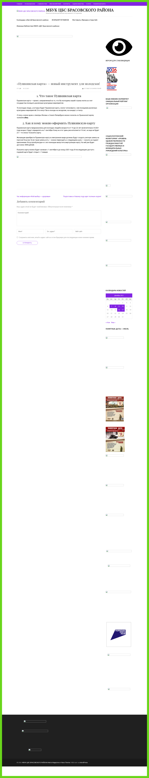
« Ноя (108, 322)
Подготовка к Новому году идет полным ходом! (82, 196)
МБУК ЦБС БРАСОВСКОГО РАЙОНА (80, 9)
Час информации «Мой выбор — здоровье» (33, 196)
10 (123, 306)
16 (119, 310)
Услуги (88, 4)
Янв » (113, 322)
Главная (19, 4)
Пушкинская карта (99, 4)
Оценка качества (78, 4)
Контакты (66, 4)
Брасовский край (55, 4)
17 (123, 310)
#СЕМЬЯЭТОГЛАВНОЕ (60, 20)
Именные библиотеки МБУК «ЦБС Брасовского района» (38, 26)
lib (20, 88)
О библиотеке (42, 4)
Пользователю (30, 4)
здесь (26, 117)
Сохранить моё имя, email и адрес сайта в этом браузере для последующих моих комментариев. (56, 237)
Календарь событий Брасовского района (32, 20)
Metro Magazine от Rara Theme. (59, 762)
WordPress (84, 762)
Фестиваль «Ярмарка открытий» (85, 20)
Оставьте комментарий (92, 88)
